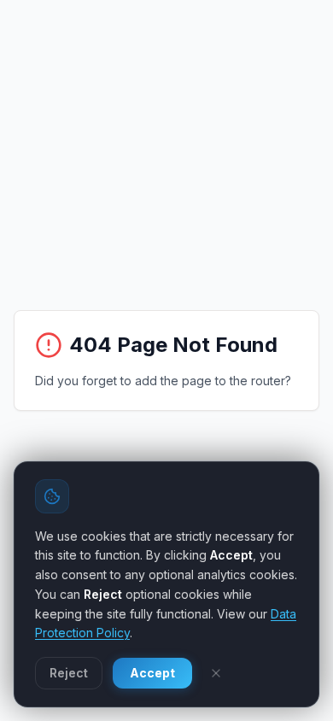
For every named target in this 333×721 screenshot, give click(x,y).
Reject (69, 672)
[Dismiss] (216, 673)
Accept (152, 672)
